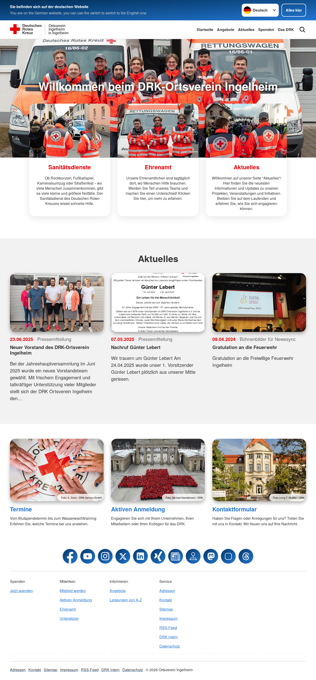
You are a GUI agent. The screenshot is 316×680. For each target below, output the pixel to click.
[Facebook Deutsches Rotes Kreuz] (70, 556)
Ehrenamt (68, 609)
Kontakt (165, 600)
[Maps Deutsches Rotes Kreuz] (193, 556)
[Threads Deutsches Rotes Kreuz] (246, 556)
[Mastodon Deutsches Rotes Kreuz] (210, 556)
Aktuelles (246, 29)
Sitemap (166, 609)
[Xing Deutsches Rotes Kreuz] (158, 556)
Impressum (168, 618)
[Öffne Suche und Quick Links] (302, 29)
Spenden (266, 29)
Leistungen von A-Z (126, 600)
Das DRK (286, 29)
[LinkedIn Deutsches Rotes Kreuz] (140, 556)
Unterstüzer (69, 618)
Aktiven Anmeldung (138, 509)
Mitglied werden (73, 590)
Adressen (167, 590)
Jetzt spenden (21, 590)
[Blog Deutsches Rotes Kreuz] (175, 556)
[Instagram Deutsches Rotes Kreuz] (105, 556)
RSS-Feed (168, 627)
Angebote (225, 29)
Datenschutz (169, 646)
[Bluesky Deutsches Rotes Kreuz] (228, 556)
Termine (21, 509)
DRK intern (168, 637)
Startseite (205, 29)
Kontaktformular (234, 509)
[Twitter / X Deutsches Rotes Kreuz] (122, 556)
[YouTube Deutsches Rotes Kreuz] (87, 556)
